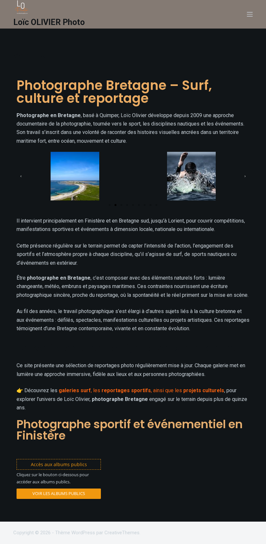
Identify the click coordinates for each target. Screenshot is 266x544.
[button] (21, 176)
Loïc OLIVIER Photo (49, 22)
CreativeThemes (121, 533)
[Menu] (250, 14)
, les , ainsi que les (141, 390)
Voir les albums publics (58, 493)
